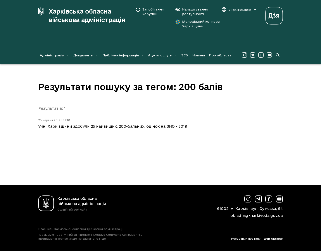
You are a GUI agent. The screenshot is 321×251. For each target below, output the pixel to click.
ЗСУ (184, 55)
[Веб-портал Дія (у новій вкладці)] (274, 14)
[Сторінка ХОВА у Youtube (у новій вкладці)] (269, 55)
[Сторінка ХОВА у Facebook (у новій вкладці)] (261, 55)
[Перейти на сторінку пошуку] (277, 55)
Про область (220, 55)
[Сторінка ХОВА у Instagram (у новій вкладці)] (244, 55)
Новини (198, 55)
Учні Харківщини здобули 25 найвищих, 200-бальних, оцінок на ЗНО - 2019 (112, 126)
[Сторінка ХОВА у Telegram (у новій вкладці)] (252, 55)
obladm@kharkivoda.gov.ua (256, 215)
